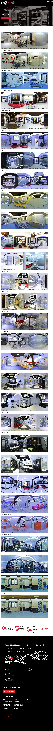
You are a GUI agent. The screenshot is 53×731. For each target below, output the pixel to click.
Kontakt (47, 3)
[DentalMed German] (8, 3)
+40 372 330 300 (8, 714)
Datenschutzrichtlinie (45, 724)
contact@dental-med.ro (9, 716)
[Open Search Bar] (51, 3)
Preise (37, 3)
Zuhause (21, 3)
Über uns (26, 3)
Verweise (43, 3)
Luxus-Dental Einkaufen (47, 628)
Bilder (32, 3)
